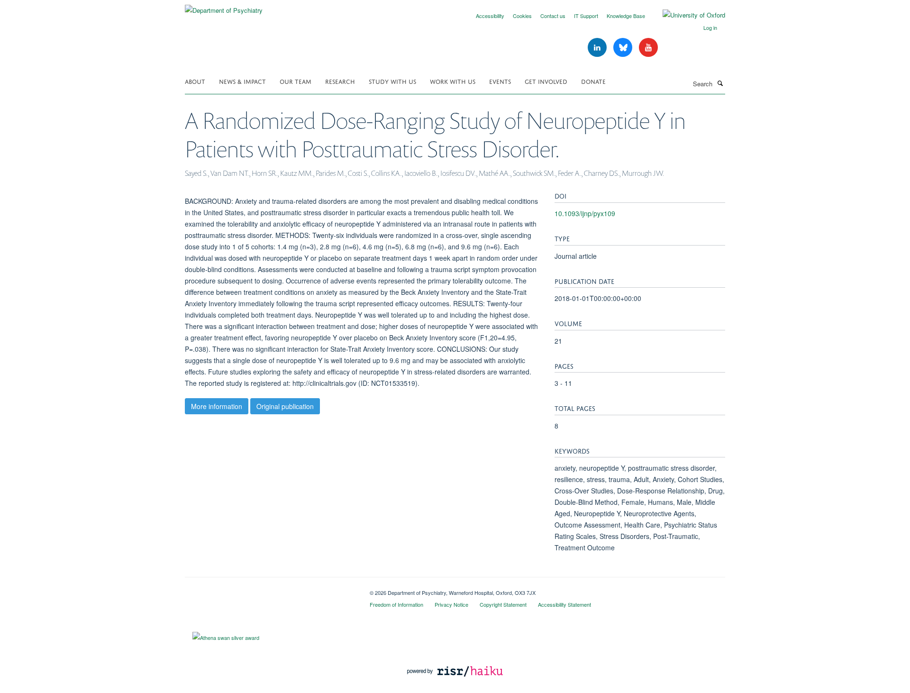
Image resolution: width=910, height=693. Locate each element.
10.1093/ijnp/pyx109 (585, 213)
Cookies (522, 15)
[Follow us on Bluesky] (623, 47)
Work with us (452, 80)
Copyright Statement (503, 604)
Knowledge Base (626, 15)
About (195, 80)
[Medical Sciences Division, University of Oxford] (270, 589)
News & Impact (242, 80)
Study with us (392, 80)
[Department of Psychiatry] (224, 6)
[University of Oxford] (686, 15)
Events (500, 80)
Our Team (295, 80)
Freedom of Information (396, 604)
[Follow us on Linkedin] (598, 47)
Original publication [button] (285, 406)
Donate (593, 80)
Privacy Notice (451, 604)
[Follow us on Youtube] (648, 47)
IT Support (586, 15)
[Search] (720, 83)
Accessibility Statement (564, 604)
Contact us (552, 15)
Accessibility (490, 15)
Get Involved (546, 80)
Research (340, 80)
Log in (710, 27)
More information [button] (216, 406)
